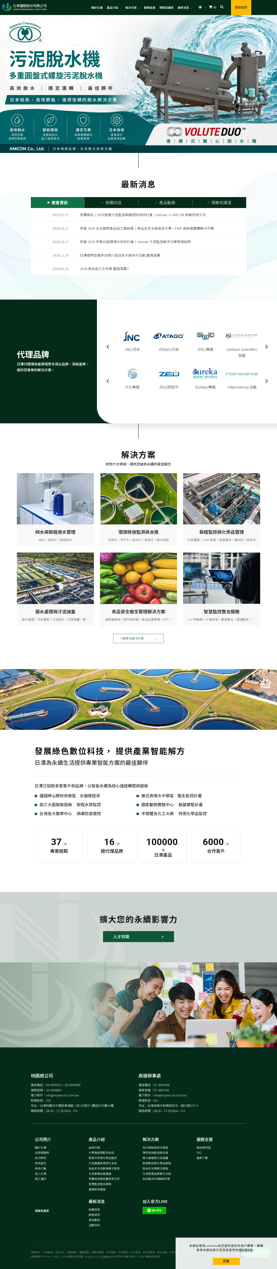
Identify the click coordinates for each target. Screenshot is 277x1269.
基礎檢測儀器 (97, 1189)
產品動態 (94, 1220)
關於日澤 (97, 7)
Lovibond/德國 (205, 349)
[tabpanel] (138, 84)
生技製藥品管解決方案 (157, 1174)
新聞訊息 (94, 1209)
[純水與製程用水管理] (55, 498)
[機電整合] (221, 578)
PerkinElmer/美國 (242, 387)
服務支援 (149, 7)
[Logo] (24, 7)
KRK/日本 (132, 387)
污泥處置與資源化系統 (103, 1163)
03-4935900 (72, 1085)
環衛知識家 (166, 7)
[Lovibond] (205, 335)
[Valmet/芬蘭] (169, 335)
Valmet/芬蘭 (169, 349)
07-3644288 (161, 1085)
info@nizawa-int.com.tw (62, 1095)
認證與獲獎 (42, 1153)
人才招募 (121, 936)
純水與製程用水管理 (155, 1147)
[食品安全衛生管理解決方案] (138, 578)
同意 (226, 1261)
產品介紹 (112, 7)
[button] (221, 7)
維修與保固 (203, 1147)
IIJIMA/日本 (169, 387)
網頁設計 (109, 1256)
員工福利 (40, 1179)
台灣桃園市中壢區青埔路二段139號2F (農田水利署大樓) (77, 1106)
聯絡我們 (241, 7)
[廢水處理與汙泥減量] (55, 578)
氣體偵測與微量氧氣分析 (104, 1179)
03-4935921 (54, 1085)
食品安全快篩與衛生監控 (104, 1168)
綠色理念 (40, 1163)
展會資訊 (94, 1215)
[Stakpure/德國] (205, 373)
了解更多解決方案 (131, 638)
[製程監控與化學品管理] (221, 498)
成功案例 (40, 1158)
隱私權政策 (246, 1250)
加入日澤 (40, 1174)
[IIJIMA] (169, 373)
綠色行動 (40, 1168)
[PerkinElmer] (242, 373)
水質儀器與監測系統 (101, 1153)
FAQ (199, 1153)
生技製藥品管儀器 (100, 1174)
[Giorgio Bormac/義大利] (132, 335)
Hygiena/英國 (242, 349)
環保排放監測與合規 (155, 1153)
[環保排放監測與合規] (138, 498)
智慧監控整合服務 (100, 1184)
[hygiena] (242, 335)
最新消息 (183, 7)
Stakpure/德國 (205, 387)
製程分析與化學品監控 (103, 1158)
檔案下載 (202, 1158)
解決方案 (131, 7)
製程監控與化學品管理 (157, 1163)
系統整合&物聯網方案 (156, 1179)
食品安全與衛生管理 (155, 1168)
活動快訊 (94, 1225)
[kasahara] (132, 373)
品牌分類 (94, 1147)
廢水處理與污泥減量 (155, 1158)
